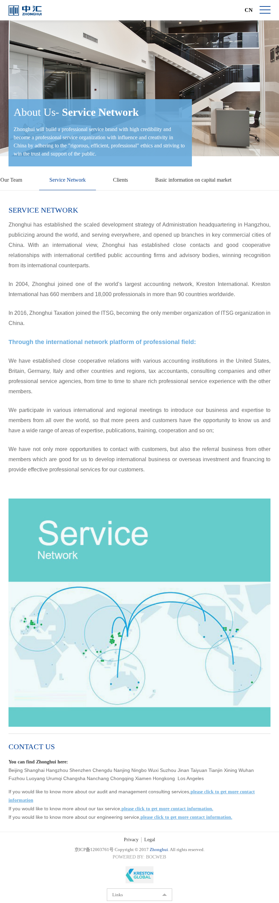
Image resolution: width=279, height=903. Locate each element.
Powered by (126, 856)
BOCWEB (158, 856)
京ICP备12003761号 (89, 848)
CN (248, 10)
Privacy (130, 838)
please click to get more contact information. (170, 808)
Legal (150, 838)
